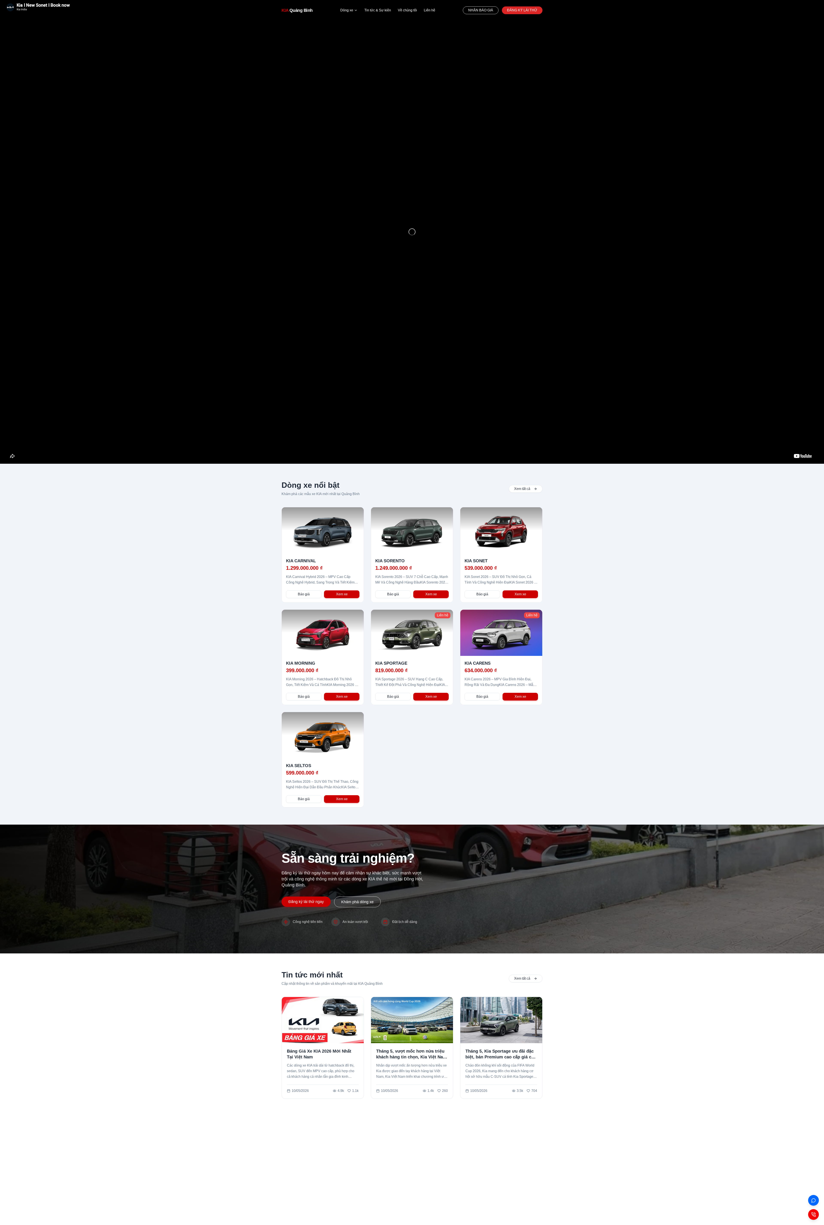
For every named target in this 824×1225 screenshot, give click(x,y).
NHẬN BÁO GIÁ (480, 10)
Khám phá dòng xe (357, 902)
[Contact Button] (813, 1214)
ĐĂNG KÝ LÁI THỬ (522, 10)
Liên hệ (429, 10)
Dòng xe (346, 10)
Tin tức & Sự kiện (377, 10)
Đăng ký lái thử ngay (306, 902)
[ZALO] (813, 1200)
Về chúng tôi (407, 10)
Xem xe (342, 594)
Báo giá (304, 594)
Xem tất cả (522, 489)
